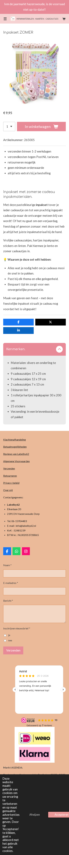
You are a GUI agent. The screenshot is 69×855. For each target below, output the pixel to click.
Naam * (7, 565)
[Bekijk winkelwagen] (63, 18)
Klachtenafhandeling (14, 439)
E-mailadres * (10, 582)
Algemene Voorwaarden (16, 461)
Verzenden (9, 468)
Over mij (8, 490)
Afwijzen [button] (34, 814)
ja (9, 634)
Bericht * (8, 600)
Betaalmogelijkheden (15, 446)
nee (10, 640)
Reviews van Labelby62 (16, 453)
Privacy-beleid (11, 482)
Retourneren (10, 475)
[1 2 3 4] (9, 126)
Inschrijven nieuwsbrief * (16, 628)
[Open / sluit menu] (5, 18)
